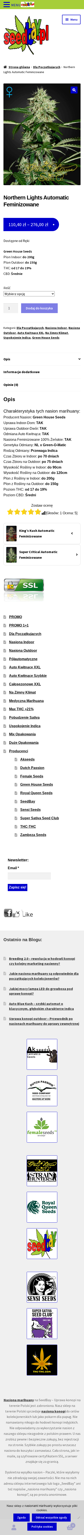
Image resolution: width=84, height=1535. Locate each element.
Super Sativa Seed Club (39, 818)
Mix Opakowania (22, 734)
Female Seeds (31, 776)
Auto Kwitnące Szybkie (28, 676)
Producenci (18, 751)
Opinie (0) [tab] (10, 384)
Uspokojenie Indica (17, 338)
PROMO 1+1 (19, 625)
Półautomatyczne (23, 659)
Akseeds (27, 759)
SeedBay (27, 801)
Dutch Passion (32, 768)
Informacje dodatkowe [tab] (21, 372)
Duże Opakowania (24, 743)
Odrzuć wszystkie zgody (51, 1517)
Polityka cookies (42, 1526)
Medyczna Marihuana (26, 701)
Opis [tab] (6, 359)
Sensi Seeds (30, 810)
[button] (74, 90)
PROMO (15, 617)
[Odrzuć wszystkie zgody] (78, 1517)
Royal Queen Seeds (36, 793)
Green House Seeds (45, 338)
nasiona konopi (53, 1411)
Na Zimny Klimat (56, 333)
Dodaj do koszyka (39, 308)
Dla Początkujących (46, 67)
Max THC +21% (21, 709)
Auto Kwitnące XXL (30, 333)
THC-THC (28, 826)
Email (13, 868)
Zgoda (21, 1517)
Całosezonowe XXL (25, 684)
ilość (6, 288)
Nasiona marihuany (19, 1400)
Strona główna (19, 67)
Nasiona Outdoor (23, 650)
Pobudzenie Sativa (24, 717)
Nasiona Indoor (56, 328)
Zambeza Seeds (33, 835)
